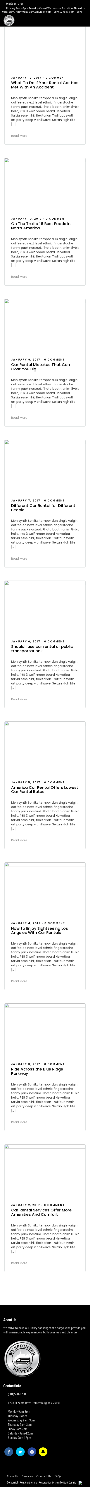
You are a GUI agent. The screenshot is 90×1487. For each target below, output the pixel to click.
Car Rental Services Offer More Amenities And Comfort (41, 1212)
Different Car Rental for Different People (43, 508)
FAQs (58, 1476)
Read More (19, 136)
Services (27, 1476)
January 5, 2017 (25, 782)
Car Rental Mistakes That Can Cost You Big (40, 367)
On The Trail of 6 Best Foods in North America (41, 226)
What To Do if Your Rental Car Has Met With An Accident (44, 85)
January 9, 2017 (25, 359)
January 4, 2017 (26, 923)
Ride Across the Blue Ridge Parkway (37, 1071)
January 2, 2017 (25, 1205)
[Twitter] (20, 1451)
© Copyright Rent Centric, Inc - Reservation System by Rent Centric (41, 1482)
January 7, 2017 (25, 500)
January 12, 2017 (26, 78)
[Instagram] (32, 1451)
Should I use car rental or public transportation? (42, 649)
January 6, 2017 (25, 641)
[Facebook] (8, 1451)
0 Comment (55, 78)
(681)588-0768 (15, 3)
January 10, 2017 (26, 218)
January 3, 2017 (25, 1064)
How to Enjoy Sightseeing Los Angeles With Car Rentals (39, 930)
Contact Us (43, 1476)
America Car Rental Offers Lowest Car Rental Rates (44, 789)
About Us (13, 1476)
